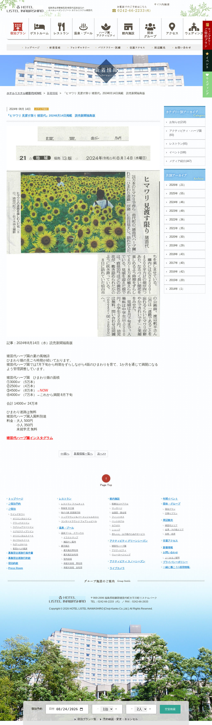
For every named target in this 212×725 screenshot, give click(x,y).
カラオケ (116, 525)
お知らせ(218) (177, 122)
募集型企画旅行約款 (19, 558)
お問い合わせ (170, 552)
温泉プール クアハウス (72, 533)
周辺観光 (168, 520)
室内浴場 (68, 559)
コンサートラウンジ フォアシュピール (79, 521)
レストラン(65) (178, 143)
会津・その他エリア (174, 529)
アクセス (172, 33)
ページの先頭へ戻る (106, 480)
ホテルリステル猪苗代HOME (24, 93)
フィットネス (118, 517)
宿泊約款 (13, 563)
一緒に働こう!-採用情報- (176, 567)
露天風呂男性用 (71, 550)
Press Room (15, 568)
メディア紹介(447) (180, 161)
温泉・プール (83, 33)
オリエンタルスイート (23, 536)
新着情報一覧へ (83, 453)
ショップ (116, 530)
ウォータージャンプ (121, 554)
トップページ (15, 498)
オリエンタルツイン (22, 518)
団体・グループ (171, 503)
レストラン (61, 33)
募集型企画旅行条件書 (20, 552)
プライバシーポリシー (175, 562)
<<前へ (65, 453)
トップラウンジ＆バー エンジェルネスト (80, 517)
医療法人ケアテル (120, 504)
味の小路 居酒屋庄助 (70, 512)
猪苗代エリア (171, 525)
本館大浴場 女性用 (73, 567)
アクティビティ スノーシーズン (127, 561)
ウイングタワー (17, 514)
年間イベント (170, 498)
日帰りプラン (171, 513)
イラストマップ (71, 537)
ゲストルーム (39, 33)
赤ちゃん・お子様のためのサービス (128, 534)
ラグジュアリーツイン (23, 527)
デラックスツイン (21, 523)
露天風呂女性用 (71, 554)
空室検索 (170, 709)
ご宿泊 (12, 508)
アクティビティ (119, 550)
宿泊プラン (18, 33)
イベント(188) (177, 152)
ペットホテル (118, 521)
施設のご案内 (70, 542)
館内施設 (128, 33)
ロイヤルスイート (21, 540)
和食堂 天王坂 (67, 508)
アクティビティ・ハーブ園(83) (185, 133)
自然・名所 (170, 534)
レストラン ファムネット (72, 504)
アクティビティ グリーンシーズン (129, 540)
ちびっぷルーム (20, 544)
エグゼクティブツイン (23, 531)
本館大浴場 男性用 (73, 563)
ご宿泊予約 (14, 503)
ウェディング (194, 33)
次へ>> (101, 453)
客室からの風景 (20, 548)
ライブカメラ (117, 568)
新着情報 (52, 93)
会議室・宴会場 (119, 512)
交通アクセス (170, 540)
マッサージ (117, 508)
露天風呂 (65, 546)
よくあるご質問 (172, 558)
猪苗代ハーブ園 (119, 546)
